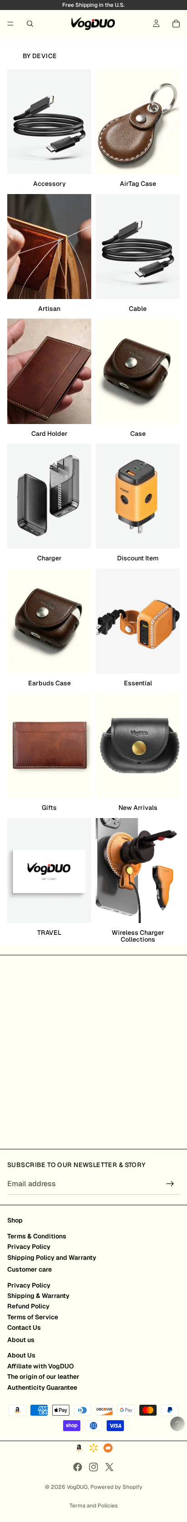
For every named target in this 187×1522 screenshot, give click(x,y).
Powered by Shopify (116, 1487)
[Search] (30, 24)
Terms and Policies (93, 1505)
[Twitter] (109, 1467)
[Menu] (10, 23)
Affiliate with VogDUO (40, 1366)
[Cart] (176, 24)
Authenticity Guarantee (42, 1387)
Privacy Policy (28, 1247)
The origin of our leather (43, 1376)
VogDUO (77, 1487)
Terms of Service (32, 1317)
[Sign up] (170, 1183)
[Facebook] (77, 1467)
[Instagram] (93, 1467)
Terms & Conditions (36, 1236)
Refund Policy (28, 1306)
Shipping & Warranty (38, 1296)
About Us (21, 1356)
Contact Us (24, 1327)
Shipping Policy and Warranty (51, 1257)
